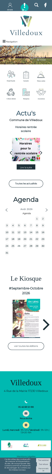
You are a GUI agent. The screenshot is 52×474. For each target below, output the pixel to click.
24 (7, 246)
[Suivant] (41, 152)
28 (31, 246)
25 (13, 246)
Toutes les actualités (26, 183)
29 (37, 246)
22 (37, 239)
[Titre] (11, 76)
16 (43, 232)
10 (7, 232)
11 (13, 232)
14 (31, 232)
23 (43, 239)
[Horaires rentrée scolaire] (26, 149)
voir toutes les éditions (26, 346)
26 (19, 246)
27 (25, 246)
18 (13, 239)
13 (25, 232)
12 (19, 232)
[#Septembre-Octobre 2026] (26, 319)
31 (7, 252)
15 (37, 232)
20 (25, 239)
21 (31, 239)
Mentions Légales (26, 456)
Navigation (11, 41)
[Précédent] (11, 152)
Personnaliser (43, 469)
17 (7, 239)
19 (19, 239)
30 (43, 246)
